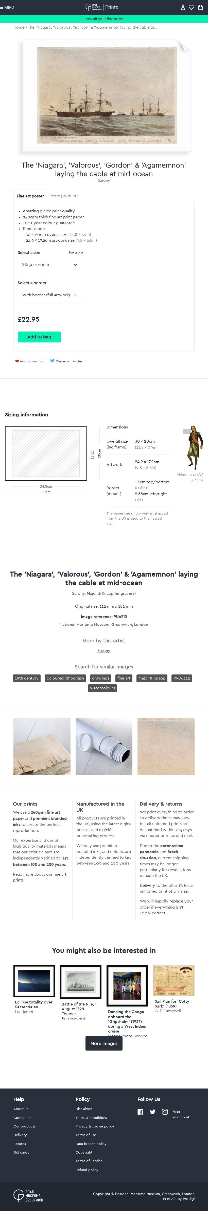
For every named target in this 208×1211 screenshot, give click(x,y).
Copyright (84, 1152)
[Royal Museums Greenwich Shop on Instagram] (165, 1114)
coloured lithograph (65, 678)
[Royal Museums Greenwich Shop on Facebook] (140, 1114)
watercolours (102, 688)
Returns (19, 1144)
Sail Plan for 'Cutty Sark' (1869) (172, 1004)
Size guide (75, 252)
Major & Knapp (151, 678)
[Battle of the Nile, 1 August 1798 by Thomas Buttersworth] (80, 982)
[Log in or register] (183, 7)
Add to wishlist (32, 361)
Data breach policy (91, 1144)
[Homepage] (102, 7)
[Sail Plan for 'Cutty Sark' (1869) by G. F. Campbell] (174, 995)
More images (104, 1043)
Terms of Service (89, 1161)
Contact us (22, 1118)
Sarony (104, 180)
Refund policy (87, 1170)
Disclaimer (84, 1109)
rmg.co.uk (181, 1117)
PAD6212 (182, 678)
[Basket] (200, 7)
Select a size (50, 252)
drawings (100, 678)
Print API (170, 1199)
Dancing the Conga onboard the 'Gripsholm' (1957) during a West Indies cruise (127, 1021)
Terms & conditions (91, 1118)
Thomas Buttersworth (74, 1016)
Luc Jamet (24, 1011)
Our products (24, 1126)
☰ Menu (7, 7)
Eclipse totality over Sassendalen (34, 1004)
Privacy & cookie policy (95, 1126)
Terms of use (86, 1135)
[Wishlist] (191, 7)
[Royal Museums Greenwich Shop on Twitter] (153, 1114)
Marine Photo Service (127, 1036)
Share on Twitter (69, 361)
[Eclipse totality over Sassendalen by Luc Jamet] (34, 981)
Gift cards (21, 1152)
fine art (123, 678)
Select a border (32, 283)
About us (20, 1109)
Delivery (147, 886)
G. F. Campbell (168, 1011)
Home (19, 27)
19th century (27, 678)
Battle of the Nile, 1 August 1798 (79, 1006)
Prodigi (189, 1199)
